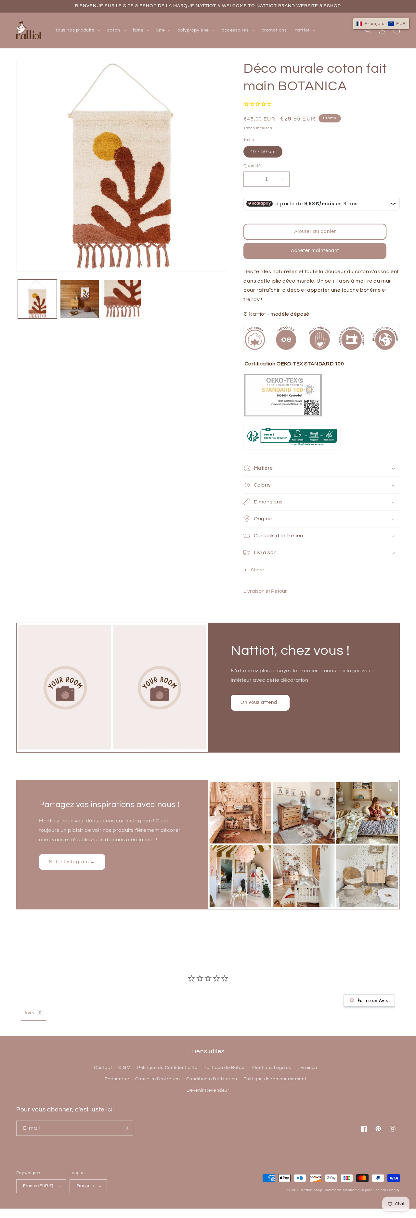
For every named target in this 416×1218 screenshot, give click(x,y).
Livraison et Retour (265, 591)
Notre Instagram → (72, 861)
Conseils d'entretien (157, 1079)
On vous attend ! (260, 702)
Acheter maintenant (315, 250)
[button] (77, 30)
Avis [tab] (29, 1012)
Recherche (117, 1079)
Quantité (252, 166)
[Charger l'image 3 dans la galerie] (121, 299)
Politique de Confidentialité (167, 1067)
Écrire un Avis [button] (373, 1000)
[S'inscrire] (126, 1128)
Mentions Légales (271, 1067)
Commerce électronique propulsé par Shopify (362, 1190)
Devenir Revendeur (208, 1090)
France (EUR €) (38, 1186)
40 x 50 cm (263, 151)
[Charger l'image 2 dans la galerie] (79, 299)
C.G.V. (124, 1067)
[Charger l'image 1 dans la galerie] (37, 299)
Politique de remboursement (275, 1079)
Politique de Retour (224, 1067)
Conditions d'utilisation (211, 1079)
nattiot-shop (311, 1190)
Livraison (307, 1067)
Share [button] (257, 570)
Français (85, 1186)
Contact (103, 1067)
